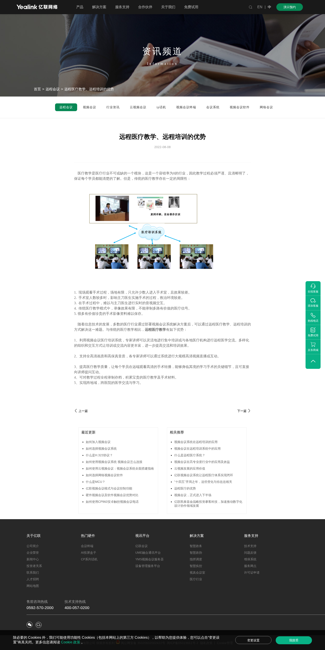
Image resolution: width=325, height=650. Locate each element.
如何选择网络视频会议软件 (104, 475)
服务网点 (250, 566)
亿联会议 (141, 546)
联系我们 (33, 572)
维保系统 (250, 559)
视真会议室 (197, 572)
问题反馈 (250, 552)
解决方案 (197, 536)
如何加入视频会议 (98, 442)
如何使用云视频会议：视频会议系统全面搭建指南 (120, 468)
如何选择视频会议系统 (101, 448)
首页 (37, 89)
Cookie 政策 (71, 642)
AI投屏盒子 (88, 552)
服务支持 (251, 536)
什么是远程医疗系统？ (189, 455)
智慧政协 (196, 552)
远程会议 (53, 89)
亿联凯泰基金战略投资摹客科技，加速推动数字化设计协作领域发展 (208, 503)
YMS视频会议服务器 (149, 559)
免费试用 (191, 7)
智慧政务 (196, 546)
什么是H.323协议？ (99, 455)
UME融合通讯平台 (148, 552)
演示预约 (289, 7)
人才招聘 (33, 579)
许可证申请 (252, 572)
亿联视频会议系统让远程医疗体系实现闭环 (203, 475)
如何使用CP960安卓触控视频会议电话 (112, 501)
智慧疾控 (196, 566)
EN (259, 7)
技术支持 (250, 546)
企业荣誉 (33, 552)
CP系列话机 (89, 559)
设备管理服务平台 (147, 566)
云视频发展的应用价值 (189, 468)
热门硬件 (88, 536)
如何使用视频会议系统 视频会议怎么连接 (114, 462)
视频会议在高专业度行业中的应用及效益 (202, 462)
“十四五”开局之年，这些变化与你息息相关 (203, 482)
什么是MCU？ (95, 482)
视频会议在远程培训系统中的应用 (197, 448)
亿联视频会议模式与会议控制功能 (109, 488)
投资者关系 (34, 566)
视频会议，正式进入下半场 (192, 495)
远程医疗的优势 (185, 488)
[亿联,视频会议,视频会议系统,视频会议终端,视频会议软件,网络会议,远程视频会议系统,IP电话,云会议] (37, 7)
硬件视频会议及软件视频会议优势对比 (112, 495)
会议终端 (87, 546)
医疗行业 (196, 579)
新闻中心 (33, 559)
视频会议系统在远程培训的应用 (196, 442)
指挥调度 (196, 559)
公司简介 (33, 546)
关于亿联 (34, 536)
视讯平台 (142, 536)
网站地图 (33, 586)
